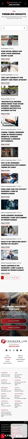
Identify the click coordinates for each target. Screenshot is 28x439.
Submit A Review (20, 359)
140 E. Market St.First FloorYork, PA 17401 (18, 376)
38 (12, 277)
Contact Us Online (14, 327)
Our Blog (7, 359)
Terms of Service (7, 363)
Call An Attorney (14, 321)
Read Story (5, 59)
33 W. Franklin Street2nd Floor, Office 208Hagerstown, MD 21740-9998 (6, 414)
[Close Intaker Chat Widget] (27, 422)
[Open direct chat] (25, 422)
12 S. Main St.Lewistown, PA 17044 (6, 382)
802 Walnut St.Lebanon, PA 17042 (19, 390)
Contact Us (20, 361)
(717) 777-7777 (14, 346)
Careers (8, 361)
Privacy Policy (7, 357)
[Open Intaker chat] (13, 438)
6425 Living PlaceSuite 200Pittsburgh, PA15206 (19, 405)
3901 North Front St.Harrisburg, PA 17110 (5, 375)
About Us (20, 355)
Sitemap (20, 357)
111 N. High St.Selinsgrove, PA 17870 (6, 390)
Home (7, 355)
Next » (17, 277)
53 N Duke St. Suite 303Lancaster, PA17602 (20, 383)
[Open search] (25, 4)
